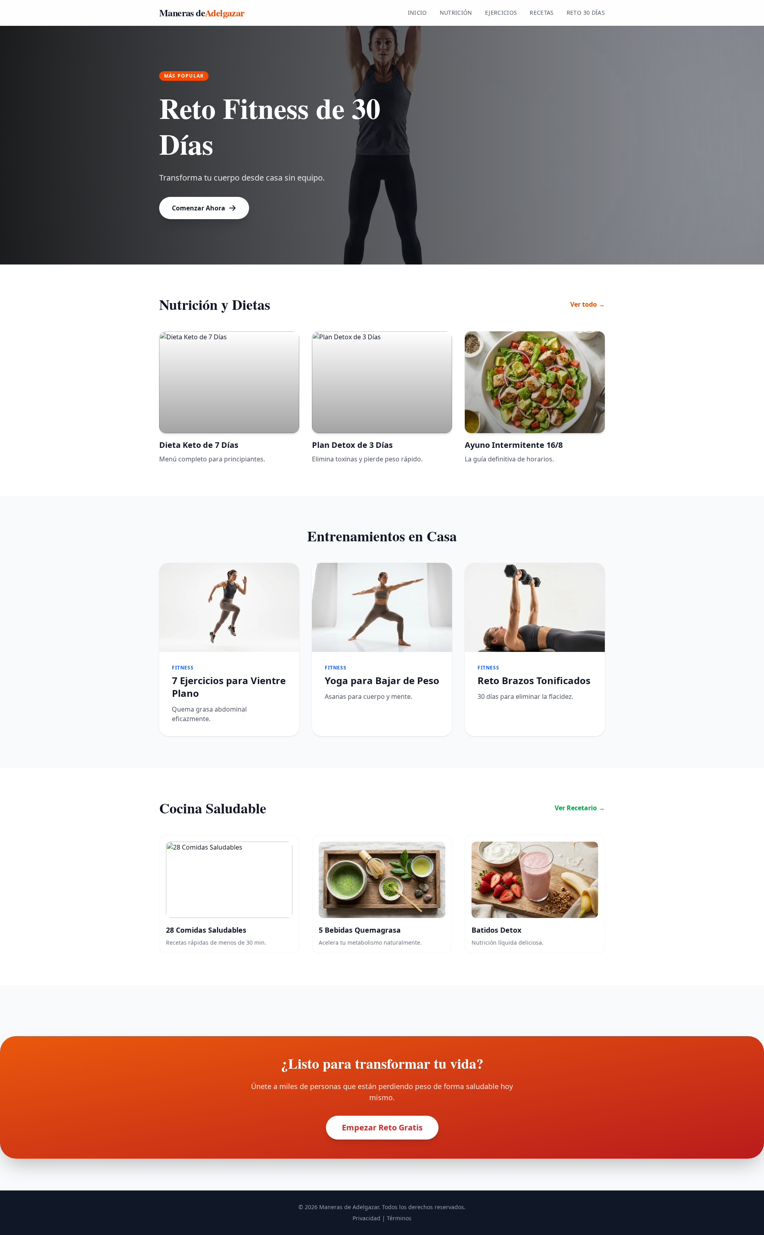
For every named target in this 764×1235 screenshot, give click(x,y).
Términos (399, 1218)
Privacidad (366, 1218)
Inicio (417, 12)
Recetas (542, 12)
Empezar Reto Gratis (382, 1127)
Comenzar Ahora (198, 208)
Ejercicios (501, 12)
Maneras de (202, 12)
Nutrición (456, 12)
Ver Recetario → (580, 807)
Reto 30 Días (586, 12)
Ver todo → (587, 304)
